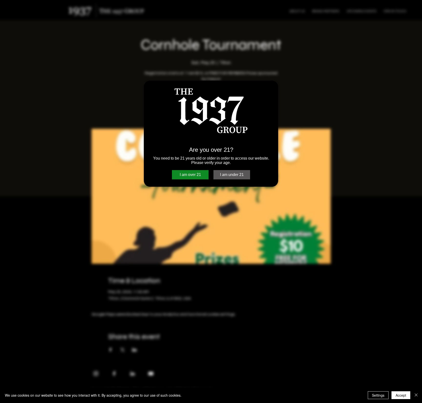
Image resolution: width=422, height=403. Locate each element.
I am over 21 (190, 175)
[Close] (416, 395)
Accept (401, 395)
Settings (378, 395)
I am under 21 (232, 175)
